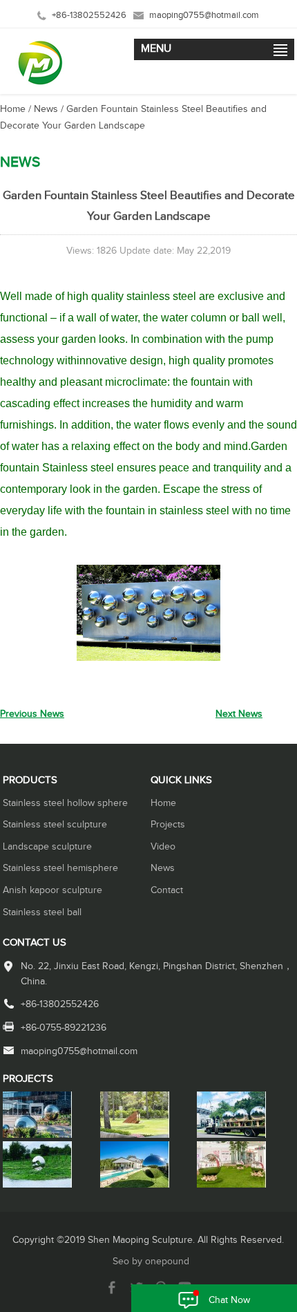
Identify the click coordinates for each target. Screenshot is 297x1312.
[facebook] (112, 1291)
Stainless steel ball (42, 912)
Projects (168, 824)
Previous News (32, 714)
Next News (238, 714)
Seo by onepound (151, 1261)
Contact (167, 890)
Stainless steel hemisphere (60, 868)
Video (163, 846)
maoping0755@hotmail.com (204, 15)
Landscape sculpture (47, 846)
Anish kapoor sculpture (52, 890)
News (46, 109)
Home (13, 109)
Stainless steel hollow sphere (65, 803)
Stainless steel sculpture (55, 824)
